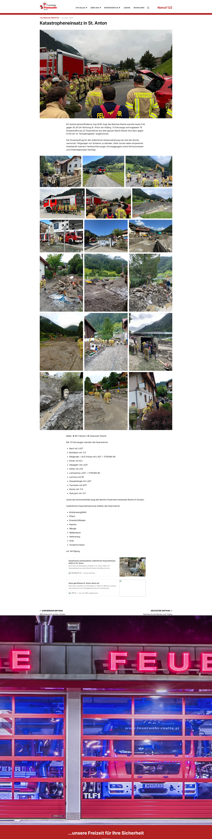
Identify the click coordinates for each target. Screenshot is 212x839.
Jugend (126, 8)
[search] (148, 8)
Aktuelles (80, 8)
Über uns (95, 8)
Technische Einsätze (49, 18)
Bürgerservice (111, 8)
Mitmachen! (139, 8)
